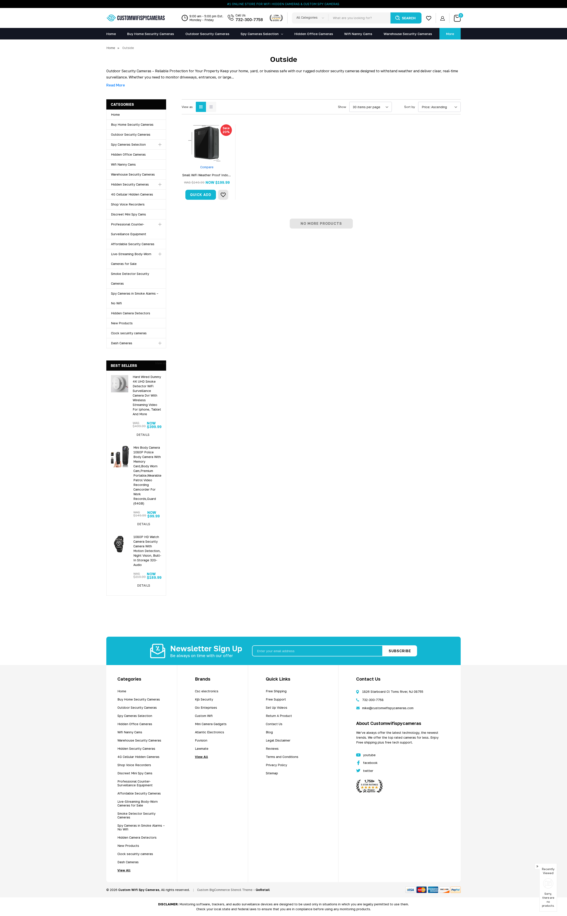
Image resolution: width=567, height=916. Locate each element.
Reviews (272, 748)
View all (160, 363)
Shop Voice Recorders (128, 204)
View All (123, 870)
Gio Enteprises (206, 707)
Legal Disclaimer (278, 740)
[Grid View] (201, 107)
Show (342, 106)
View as (187, 106)
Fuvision (201, 740)
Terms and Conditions (282, 757)
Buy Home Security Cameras (132, 124)
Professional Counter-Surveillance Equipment (135, 783)
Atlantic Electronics (209, 732)
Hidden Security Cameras (130, 184)
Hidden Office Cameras (128, 154)
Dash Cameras (121, 343)
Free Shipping (276, 691)
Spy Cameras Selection (260, 34)
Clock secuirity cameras (129, 333)
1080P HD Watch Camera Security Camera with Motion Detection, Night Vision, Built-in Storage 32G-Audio (147, 551)
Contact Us (274, 724)
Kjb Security (204, 699)
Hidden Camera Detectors (130, 313)
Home (115, 114)
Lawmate (201, 748)
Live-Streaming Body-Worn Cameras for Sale (137, 803)
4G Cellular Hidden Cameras (132, 194)
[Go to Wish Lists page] (428, 18)
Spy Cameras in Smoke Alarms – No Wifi (141, 827)
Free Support (276, 699)
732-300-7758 (249, 19)
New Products (122, 323)
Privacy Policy (276, 765)
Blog (269, 732)
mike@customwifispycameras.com (388, 708)
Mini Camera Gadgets (211, 724)
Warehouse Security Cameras (133, 174)
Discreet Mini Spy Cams (128, 214)
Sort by (409, 106)
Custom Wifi (204, 716)
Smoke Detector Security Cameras (136, 815)
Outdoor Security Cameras (130, 134)
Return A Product (279, 716)
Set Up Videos (276, 707)
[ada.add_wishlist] (223, 195)
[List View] (211, 107)
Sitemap (272, 773)
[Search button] (406, 17)
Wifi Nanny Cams (123, 164)
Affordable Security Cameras (132, 244)
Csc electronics (206, 691)
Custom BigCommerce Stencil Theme (224, 890)
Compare (207, 167)
